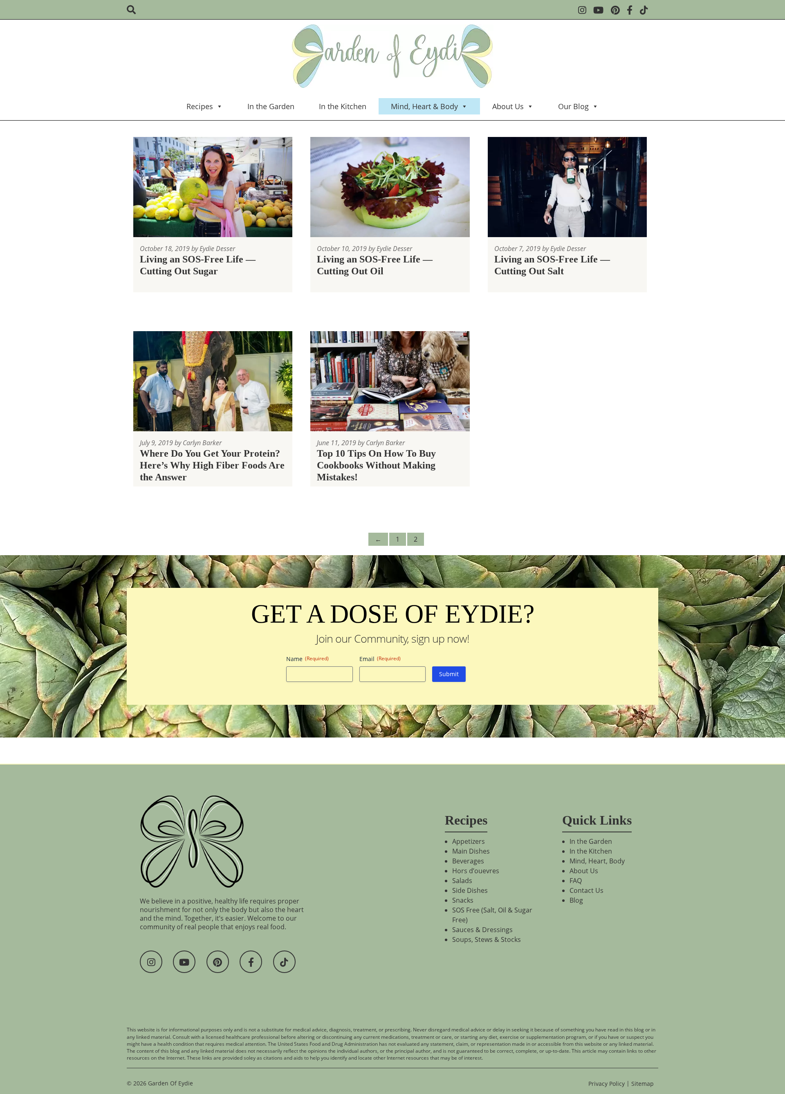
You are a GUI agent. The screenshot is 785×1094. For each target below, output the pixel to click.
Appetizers (468, 841)
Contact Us (586, 890)
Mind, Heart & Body (424, 106)
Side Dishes (470, 890)
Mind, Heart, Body (597, 860)
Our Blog (573, 106)
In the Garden (270, 106)
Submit (449, 674)
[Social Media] (585, 11)
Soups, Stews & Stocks (486, 939)
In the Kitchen (342, 106)
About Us (508, 106)
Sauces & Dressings (482, 929)
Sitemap (642, 1083)
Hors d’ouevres (475, 870)
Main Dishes (471, 851)
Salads (462, 880)
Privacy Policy (606, 1083)
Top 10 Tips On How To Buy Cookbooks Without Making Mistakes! (376, 465)
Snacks (462, 900)
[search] (134, 10)
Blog (576, 900)
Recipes (199, 106)
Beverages (468, 860)
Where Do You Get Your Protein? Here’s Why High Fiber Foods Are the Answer (212, 465)
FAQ (576, 880)
